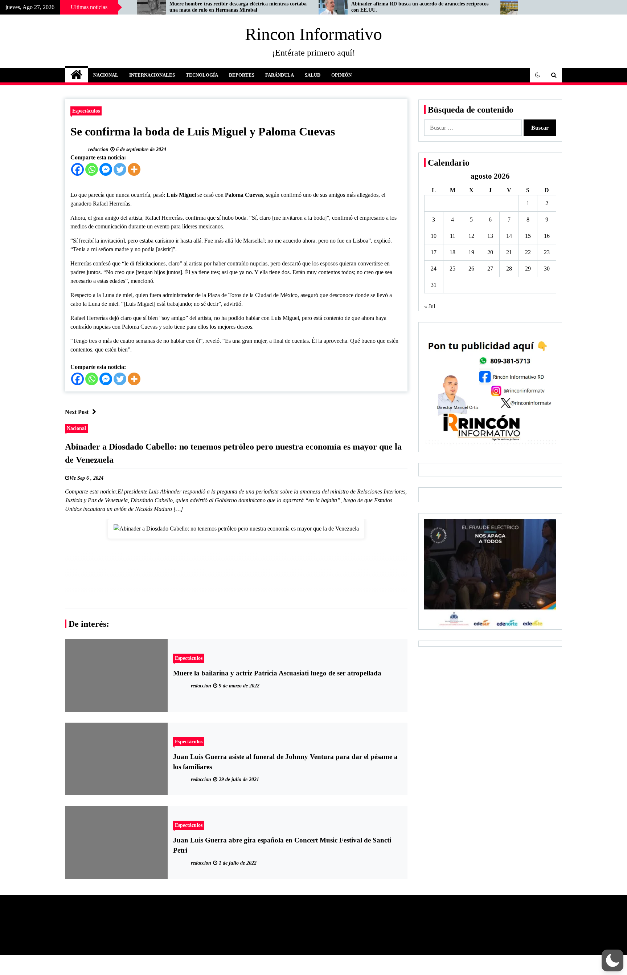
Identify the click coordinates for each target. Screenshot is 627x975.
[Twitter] (120, 169)
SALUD (312, 75)
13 (490, 236)
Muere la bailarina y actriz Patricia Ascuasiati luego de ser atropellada (277, 673)
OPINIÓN (341, 75)
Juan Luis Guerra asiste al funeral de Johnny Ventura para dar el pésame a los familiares (285, 762)
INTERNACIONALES (152, 75)
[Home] (76, 75)
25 (452, 268)
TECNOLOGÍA (202, 75)
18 (452, 252)
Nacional (76, 428)
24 (434, 268)
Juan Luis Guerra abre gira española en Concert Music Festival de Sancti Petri (282, 845)
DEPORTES (241, 75)
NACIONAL (105, 75)
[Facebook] (77, 169)
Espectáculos (86, 111)
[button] (538, 75)
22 (528, 252)
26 (471, 268)
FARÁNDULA (279, 75)
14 (509, 236)
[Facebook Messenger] (105, 169)
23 (547, 252)
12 (471, 236)
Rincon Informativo (313, 34)
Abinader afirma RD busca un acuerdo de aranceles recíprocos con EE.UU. (373, 7)
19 (471, 252)
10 (434, 236)
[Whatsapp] (91, 169)
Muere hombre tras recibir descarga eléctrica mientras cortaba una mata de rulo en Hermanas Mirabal (191, 7)
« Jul (429, 306)
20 (490, 252)
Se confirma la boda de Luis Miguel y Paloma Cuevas (202, 131)
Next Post (77, 412)
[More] (134, 169)
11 (452, 236)
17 (434, 252)
